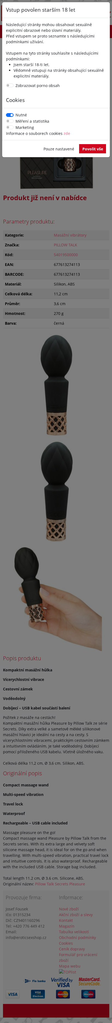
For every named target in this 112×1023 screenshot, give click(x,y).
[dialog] (56, 511)
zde (67, 133)
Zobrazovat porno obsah (37, 85)
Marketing (24, 127)
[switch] (10, 85)
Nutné (21, 114)
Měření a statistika (32, 121)
